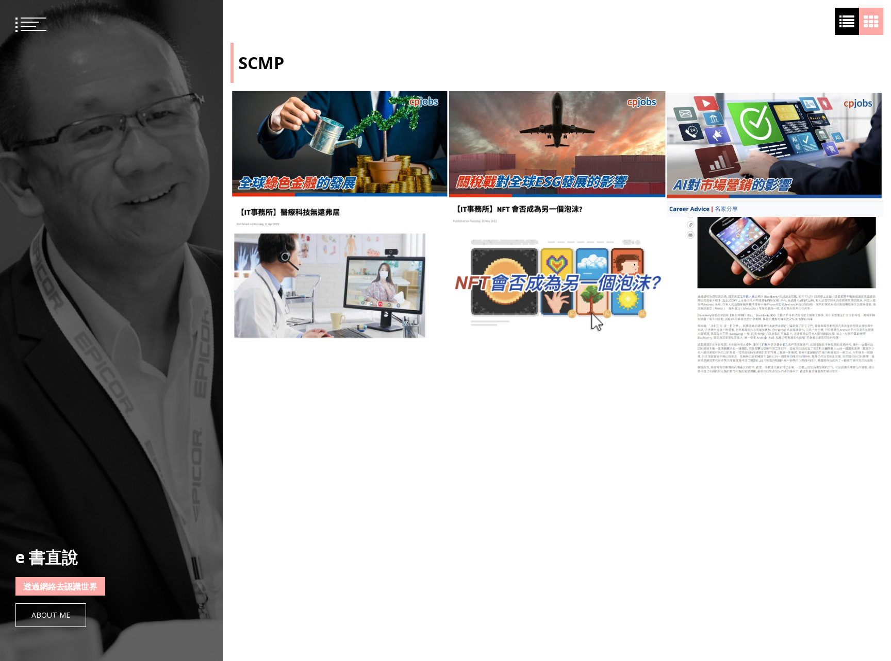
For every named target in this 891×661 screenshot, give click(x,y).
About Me (50, 615)
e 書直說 (46, 557)
